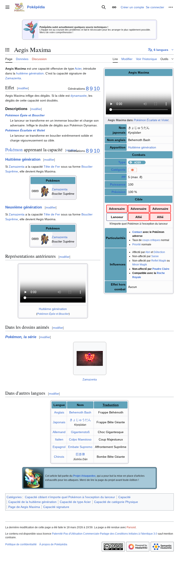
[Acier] (137, 162)
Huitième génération (142, 147)
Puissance (118, 184)
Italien (59, 439)
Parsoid (131, 527)
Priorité (136, 244)
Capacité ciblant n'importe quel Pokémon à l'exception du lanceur (70, 497)
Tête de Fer (52, 166)
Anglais (59, 412)
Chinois (59, 456)
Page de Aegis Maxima (24, 507)
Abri (147, 252)
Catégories (14, 497)
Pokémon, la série (20, 337)
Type (122, 162)
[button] (7, 7)
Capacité (124, 497)
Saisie (155, 256)
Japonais (59, 422)
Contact (137, 232)
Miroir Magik (139, 264)
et (151, 120)
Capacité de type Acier (75, 502)
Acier (78, 68)
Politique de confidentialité (21, 544)
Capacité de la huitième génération (32, 502)
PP (124, 177)
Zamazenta (13, 78)
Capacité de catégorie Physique (116, 502)
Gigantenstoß (80, 432)
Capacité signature (56, 507)
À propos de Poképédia (53, 544)
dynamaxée (79, 95)
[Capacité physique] (132, 169)
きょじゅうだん (80, 420)
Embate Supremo (80, 447)
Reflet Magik (158, 260)
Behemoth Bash (80, 412)
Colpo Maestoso (80, 439)
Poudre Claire (160, 268)
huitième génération (30, 73)
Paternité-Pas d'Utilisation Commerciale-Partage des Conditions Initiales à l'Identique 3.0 (104, 533)
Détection (159, 252)
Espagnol (59, 447)
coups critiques (151, 240)
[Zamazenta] (45, 191)
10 (97, 88)
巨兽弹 (80, 454)
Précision (119, 192)
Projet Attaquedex (84, 475)
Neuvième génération (23, 207)
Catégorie (118, 169)
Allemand (59, 432)
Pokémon (14, 149)
